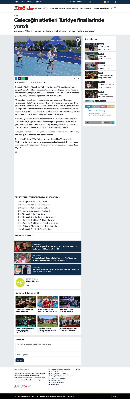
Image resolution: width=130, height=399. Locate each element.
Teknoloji (102, 101)
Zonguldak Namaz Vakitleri (59, 374)
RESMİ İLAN (104, 8)
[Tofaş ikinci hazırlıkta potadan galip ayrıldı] (69, 302)
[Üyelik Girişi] (114, 2)
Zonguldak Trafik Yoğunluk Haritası (62, 376)
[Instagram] (22, 386)
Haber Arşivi (55, 384)
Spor (16, 15)
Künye (78, 369)
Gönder (19, 360)
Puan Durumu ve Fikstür (58, 378)
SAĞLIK (75, 8)
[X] (18, 386)
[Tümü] (113, 39)
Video (31, 2)
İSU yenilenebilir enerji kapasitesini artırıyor (105, 58)
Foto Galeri (20, 2)
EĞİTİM (45, 8)
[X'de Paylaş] (19, 78)
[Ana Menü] (115, 8)
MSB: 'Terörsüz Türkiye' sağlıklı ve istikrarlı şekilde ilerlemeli (106, 86)
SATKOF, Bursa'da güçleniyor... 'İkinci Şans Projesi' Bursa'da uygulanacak (106, 48)
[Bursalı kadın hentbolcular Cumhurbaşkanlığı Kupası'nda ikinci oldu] (26, 321)
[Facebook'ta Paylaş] (16, 78)
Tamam (114, 396)
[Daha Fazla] (26, 78)
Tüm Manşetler (56, 380)
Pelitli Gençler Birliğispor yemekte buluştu (105, 77)
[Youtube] (25, 386)
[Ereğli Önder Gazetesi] (24, 8)
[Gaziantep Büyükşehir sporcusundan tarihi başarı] (47, 302)
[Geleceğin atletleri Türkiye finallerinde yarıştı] (48, 56)
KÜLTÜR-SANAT (86, 8)
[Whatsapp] (29, 386)
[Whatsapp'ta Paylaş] (23, 78)
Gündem (101, 82)
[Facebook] (15, 386)
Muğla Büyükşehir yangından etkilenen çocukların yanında (106, 95)
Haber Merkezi (32, 281)
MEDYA (62, 8)
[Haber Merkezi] (20, 282)
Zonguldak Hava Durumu (58, 372)
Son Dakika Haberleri (57, 382)
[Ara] (112, 8)
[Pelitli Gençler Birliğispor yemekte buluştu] (26, 302)
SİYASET (101, 63)
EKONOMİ (54, 8)
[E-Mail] (27, 285)
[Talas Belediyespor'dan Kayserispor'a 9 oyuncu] (69, 321)
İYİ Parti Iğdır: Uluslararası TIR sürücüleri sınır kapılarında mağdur (105, 67)
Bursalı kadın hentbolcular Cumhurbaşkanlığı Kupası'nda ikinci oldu (25, 330)
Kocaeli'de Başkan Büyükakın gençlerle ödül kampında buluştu (46, 330)
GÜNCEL (38, 8)
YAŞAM (96, 8)
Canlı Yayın (41, 2)
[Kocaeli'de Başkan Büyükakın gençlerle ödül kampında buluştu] (47, 321)
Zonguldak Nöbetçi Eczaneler (60, 369)
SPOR (68, 8)
